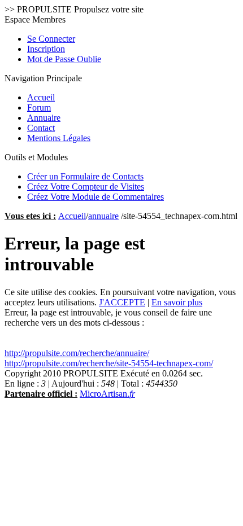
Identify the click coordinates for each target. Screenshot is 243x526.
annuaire (103, 216)
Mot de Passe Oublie (64, 59)
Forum (39, 107)
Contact (41, 128)
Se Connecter (51, 38)
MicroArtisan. (107, 393)
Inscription (46, 49)
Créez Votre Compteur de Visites (85, 186)
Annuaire (43, 117)
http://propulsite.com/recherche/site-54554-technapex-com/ (109, 363)
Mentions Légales (58, 138)
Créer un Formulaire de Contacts (85, 176)
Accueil (41, 97)
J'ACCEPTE (122, 302)
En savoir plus (176, 302)
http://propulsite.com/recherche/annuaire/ (77, 353)
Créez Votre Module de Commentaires (95, 196)
